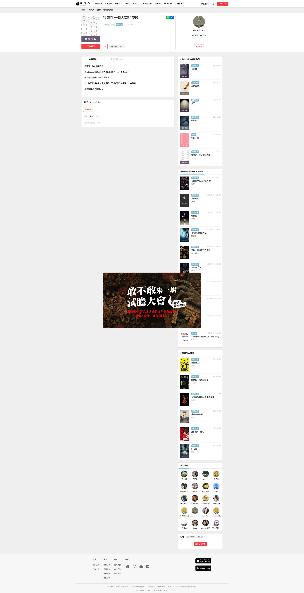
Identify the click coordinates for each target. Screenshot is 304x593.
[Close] (198, 268)
